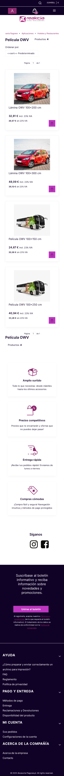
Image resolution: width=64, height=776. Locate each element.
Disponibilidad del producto (19, 715)
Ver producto (52, 123)
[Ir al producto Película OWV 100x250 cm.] (32, 286)
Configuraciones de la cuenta (20, 736)
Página (27, 63)
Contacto (8, 758)
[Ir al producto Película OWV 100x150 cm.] (32, 220)
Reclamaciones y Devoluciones (21, 710)
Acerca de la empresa (15, 753)
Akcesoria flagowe (9, 33)
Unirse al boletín (31, 609)
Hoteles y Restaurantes (48, 33)
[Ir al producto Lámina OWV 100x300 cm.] (32, 154)
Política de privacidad (15, 684)
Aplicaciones (27, 33)
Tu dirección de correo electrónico (31, 601)
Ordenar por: (12, 47)
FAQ (5, 674)
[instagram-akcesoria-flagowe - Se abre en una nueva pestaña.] (34, 544)
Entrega (7, 705)
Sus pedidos (10, 731)
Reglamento (10, 679)
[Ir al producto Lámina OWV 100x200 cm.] (32, 88)
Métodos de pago (13, 700)
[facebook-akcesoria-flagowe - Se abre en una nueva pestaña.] (45, 544)
